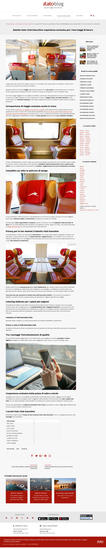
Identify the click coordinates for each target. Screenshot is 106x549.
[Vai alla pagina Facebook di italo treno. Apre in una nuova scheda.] (7, 518)
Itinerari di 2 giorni (85, 81)
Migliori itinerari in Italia (87, 75)
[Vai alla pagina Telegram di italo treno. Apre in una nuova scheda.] (33, 518)
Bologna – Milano (85, 140)
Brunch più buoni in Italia (87, 118)
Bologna (82, 170)
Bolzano (82, 181)
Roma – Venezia (85, 136)
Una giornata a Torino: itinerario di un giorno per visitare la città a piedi (41, 497)
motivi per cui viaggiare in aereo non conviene (30, 109)
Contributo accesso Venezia (12, 541)
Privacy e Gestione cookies (52, 539)
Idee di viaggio (17, 15)
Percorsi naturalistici (87, 100)
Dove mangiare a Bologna (87, 115)
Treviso (82, 188)
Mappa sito (34, 539)
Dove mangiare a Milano (87, 106)
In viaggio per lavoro (63, 15)
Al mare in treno (85, 94)
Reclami (13, 539)
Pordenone (83, 187)
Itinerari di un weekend (87, 88)
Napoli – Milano (84, 143)
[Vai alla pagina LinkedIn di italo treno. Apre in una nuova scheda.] (17, 518)
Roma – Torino (84, 145)
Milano (82, 166)
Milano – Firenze (85, 134)
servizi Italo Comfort (52, 111)
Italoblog (10, 24)
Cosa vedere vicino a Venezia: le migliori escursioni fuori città (16, 497)
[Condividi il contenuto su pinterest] (45, 456)
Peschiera (83, 196)
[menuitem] (79, 15)
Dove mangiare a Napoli (87, 109)
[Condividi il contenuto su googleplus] (41, 456)
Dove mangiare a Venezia (87, 112)
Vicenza (82, 190)
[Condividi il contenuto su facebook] (32, 456)
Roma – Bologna (85, 149)
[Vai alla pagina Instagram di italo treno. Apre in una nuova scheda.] (12, 518)
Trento (82, 183)
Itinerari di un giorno (86, 78)
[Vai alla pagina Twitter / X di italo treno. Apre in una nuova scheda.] (22, 518)
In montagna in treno (86, 97)
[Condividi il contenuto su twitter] (36, 456)
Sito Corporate (73, 539)
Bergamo (82, 200)
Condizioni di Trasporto (23, 539)
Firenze (82, 172)
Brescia (82, 198)
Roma (81, 168)
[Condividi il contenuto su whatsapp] (50, 456)
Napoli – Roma (84, 132)
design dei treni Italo (13, 226)
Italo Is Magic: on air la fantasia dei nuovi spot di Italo (92, 62)
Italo (17, 448)
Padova (82, 194)
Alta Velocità (10, 448)
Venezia (82, 174)
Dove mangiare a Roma (86, 103)
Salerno (82, 179)
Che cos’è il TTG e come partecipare (65, 496)
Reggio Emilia (84, 203)
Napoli (82, 175)
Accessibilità (64, 539)
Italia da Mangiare (32, 15)
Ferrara (82, 201)
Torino (82, 177)
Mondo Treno (47, 15)
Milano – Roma (84, 130)
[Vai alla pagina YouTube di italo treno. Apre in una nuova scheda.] (28, 518)
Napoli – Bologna (85, 153)
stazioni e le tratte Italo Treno (89, 210)
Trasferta (24, 448)
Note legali (41, 539)
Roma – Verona (84, 151)
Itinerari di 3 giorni (85, 84)
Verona (82, 192)
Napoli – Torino (84, 155)
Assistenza (7, 539)
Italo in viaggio (82, 539)
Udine (81, 185)
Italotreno (79, 15)
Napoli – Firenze (85, 141)
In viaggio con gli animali (87, 91)
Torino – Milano (84, 147)
